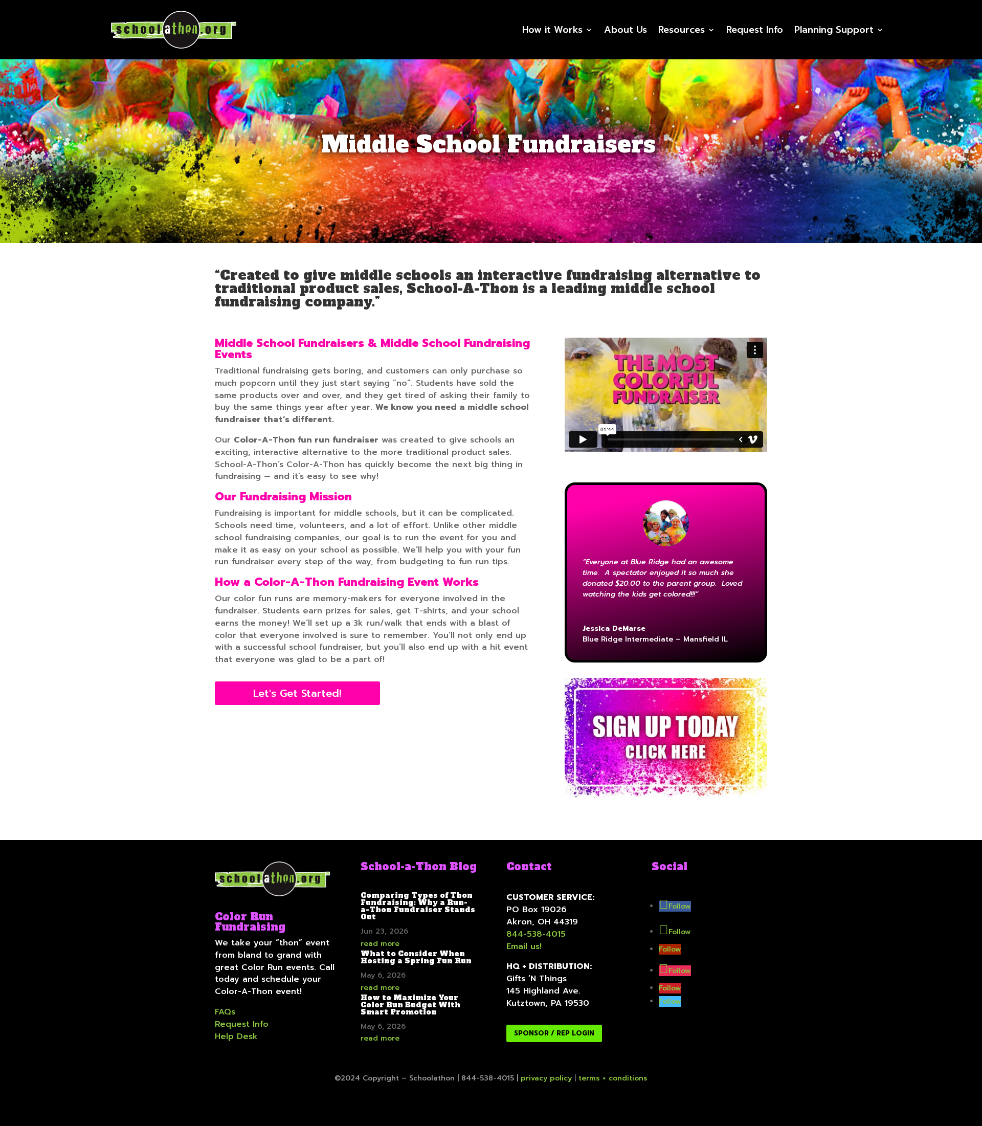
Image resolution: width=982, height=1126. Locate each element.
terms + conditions (613, 1078)
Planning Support (834, 30)
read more (380, 943)
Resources (681, 30)
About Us (625, 30)
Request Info (754, 30)
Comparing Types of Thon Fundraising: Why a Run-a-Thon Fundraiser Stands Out (418, 906)
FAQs (225, 1012)
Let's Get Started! (297, 693)
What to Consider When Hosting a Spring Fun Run (416, 957)
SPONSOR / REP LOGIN (554, 1033)
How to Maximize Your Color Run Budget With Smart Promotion (410, 1004)
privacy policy (546, 1078)
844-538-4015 (536, 934)
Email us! (524, 946)
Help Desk (236, 1036)
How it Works (552, 30)
